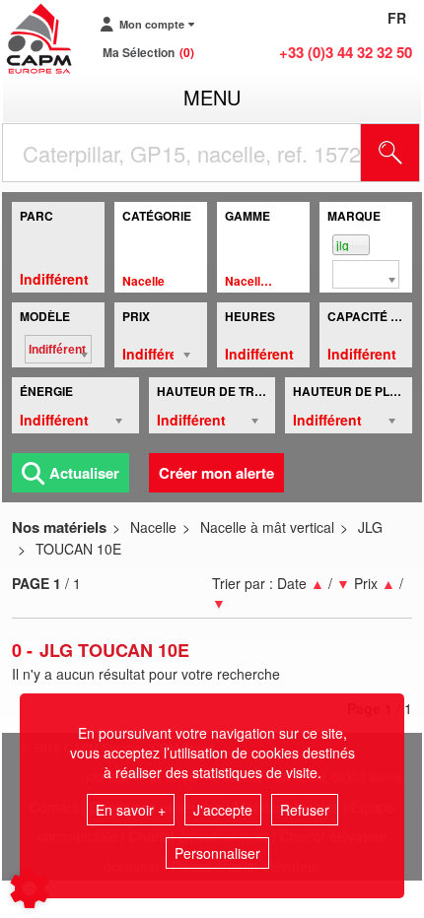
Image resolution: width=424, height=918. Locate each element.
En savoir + (131, 810)
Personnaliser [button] (217, 853)
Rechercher (415, 153)
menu (212, 97)
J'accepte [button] (222, 810)
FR (397, 18)
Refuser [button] (304, 810)
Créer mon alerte (216, 473)
